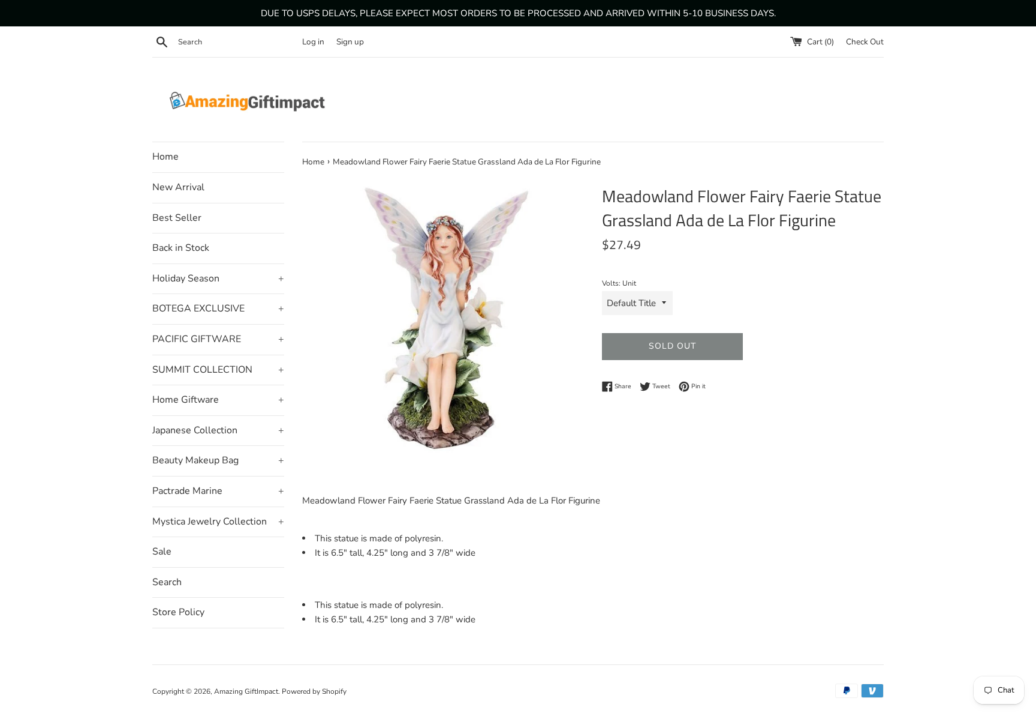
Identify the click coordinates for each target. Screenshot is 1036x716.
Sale (161, 551)
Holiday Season (218, 278)
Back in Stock (180, 247)
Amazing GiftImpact (246, 691)
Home (165, 156)
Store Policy (178, 612)
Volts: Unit (619, 283)
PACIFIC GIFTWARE (218, 339)
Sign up (350, 41)
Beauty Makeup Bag (218, 460)
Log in (313, 41)
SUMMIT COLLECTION (218, 369)
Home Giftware (218, 399)
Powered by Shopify (314, 691)
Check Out (865, 41)
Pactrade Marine (218, 491)
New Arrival (178, 187)
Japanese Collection (218, 430)
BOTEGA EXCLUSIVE (218, 308)
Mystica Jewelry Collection (218, 521)
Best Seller (176, 217)
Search (167, 582)
